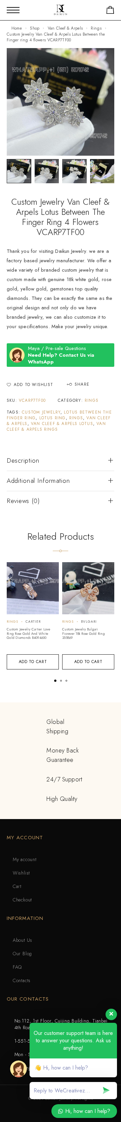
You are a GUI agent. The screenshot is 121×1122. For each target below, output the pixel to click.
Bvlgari (89, 621)
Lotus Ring (52, 418)
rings (76, 418)
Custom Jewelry (41, 412)
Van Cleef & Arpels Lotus (62, 424)
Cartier (33, 621)
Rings (96, 28)
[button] (33, 661)
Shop (34, 28)
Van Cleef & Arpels (65, 28)
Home (16, 28)
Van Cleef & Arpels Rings (56, 426)
